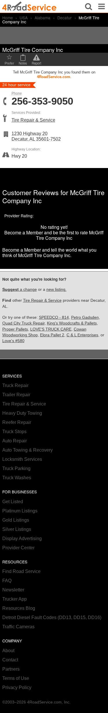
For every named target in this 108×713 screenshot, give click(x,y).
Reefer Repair (16, 422)
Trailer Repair (16, 394)
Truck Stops (14, 431)
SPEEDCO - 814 (54, 317)
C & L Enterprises (82, 335)
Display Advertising (22, 538)
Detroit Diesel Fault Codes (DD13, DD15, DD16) (51, 617)
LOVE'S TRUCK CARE (50, 329)
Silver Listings (16, 529)
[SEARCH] (88, 6)
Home (7, 17)
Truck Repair (15, 385)
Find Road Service (21, 571)
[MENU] (101, 6)
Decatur (64, 17)
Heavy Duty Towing (22, 413)
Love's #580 (13, 341)
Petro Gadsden (85, 317)
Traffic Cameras (18, 626)
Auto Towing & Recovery (27, 450)
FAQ (7, 580)
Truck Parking (16, 468)
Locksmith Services (22, 459)
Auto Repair (14, 440)
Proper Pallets (15, 329)
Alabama (42, 17)
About (8, 650)
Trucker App (14, 599)
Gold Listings (15, 520)
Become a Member (23, 232)
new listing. (56, 289)
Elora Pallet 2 (52, 335)
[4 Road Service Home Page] (29, 6)
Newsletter (13, 589)
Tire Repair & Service (33, 120)
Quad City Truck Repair (23, 323)
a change (19, 289)
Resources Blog (18, 608)
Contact (10, 659)
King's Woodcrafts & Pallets (72, 323)
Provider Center (18, 547)
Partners (11, 669)
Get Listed (12, 501)
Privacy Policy (16, 687)
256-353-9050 (42, 101)
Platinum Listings (19, 510)
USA (24, 17)
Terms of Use (15, 678)
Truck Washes (16, 477)
